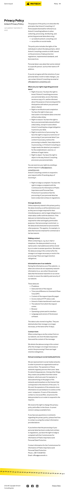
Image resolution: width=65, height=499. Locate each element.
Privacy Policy (56, 486)
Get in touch (8, 4)
